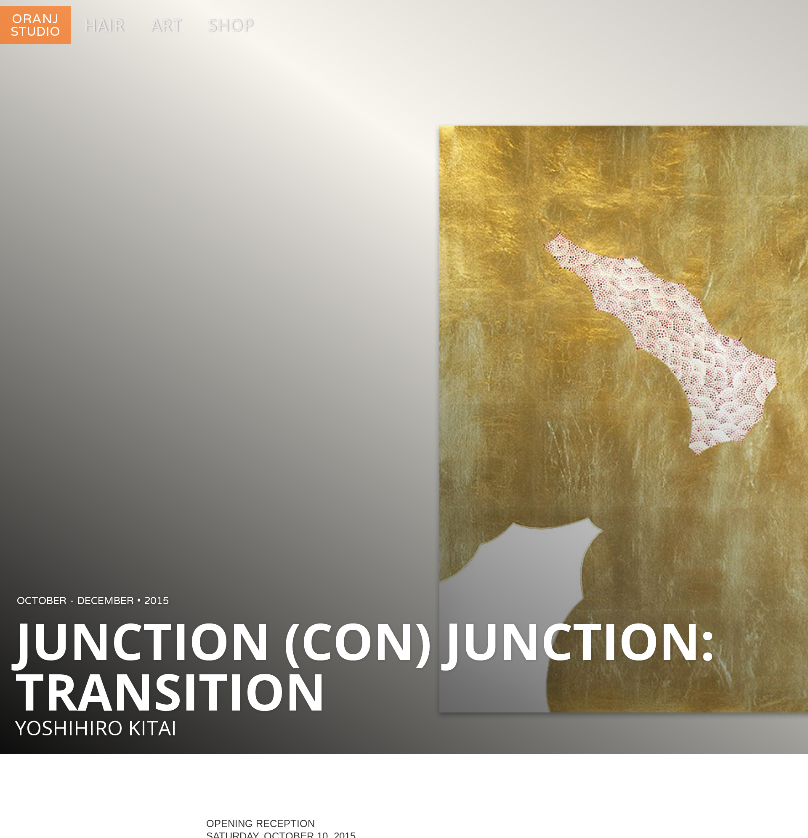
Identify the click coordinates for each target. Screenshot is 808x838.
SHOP (231, 25)
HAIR (104, 25)
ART (166, 25)
